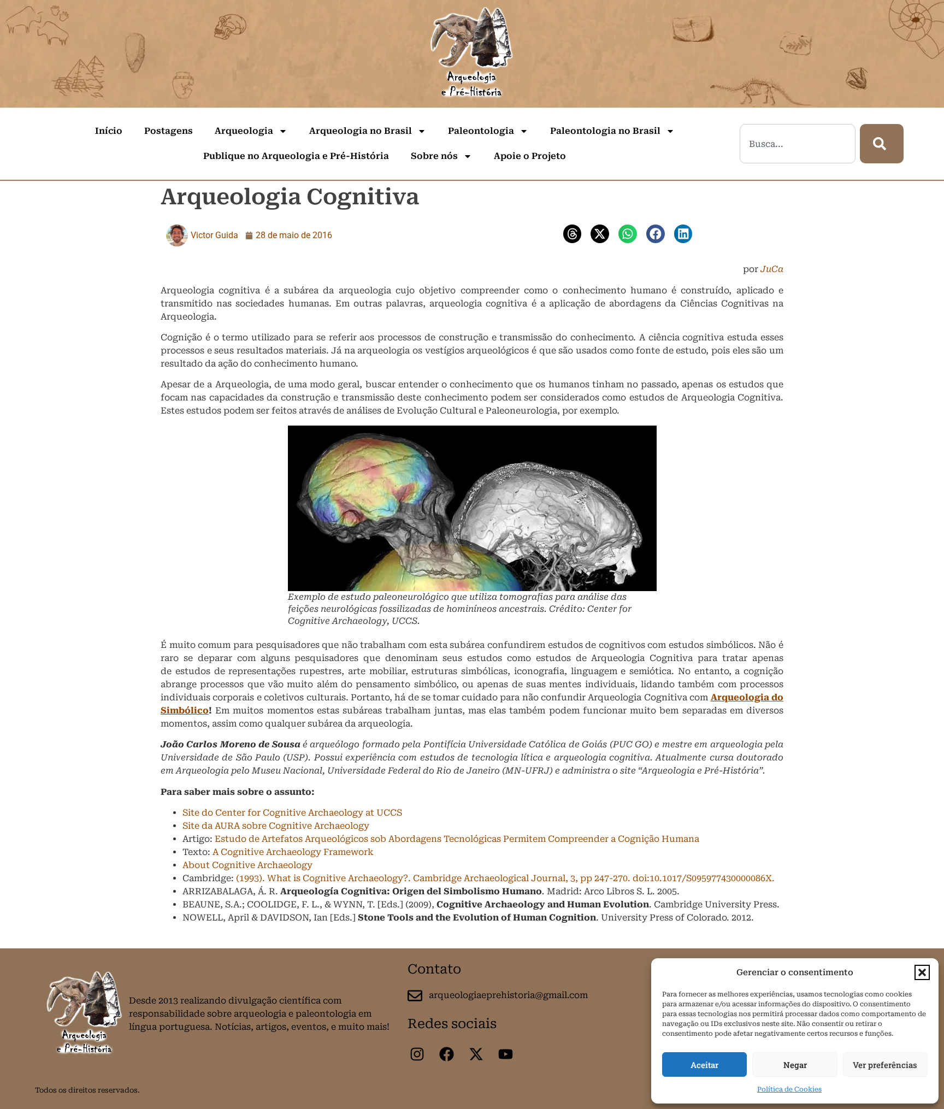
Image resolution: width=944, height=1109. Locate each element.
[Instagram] (417, 1054)
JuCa (771, 269)
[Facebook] (446, 1054)
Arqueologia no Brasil (360, 131)
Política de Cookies (789, 1089)
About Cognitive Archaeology (247, 865)
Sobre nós (434, 156)
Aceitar (704, 1064)
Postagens (168, 131)
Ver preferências (885, 1064)
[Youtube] (505, 1054)
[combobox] (798, 143)
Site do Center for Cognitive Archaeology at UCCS (292, 812)
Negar (795, 1064)
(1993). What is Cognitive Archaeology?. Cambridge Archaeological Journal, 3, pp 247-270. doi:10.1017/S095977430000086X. (505, 878)
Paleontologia (481, 131)
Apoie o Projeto (530, 156)
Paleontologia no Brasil (605, 131)
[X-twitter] (476, 1054)
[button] (922, 972)
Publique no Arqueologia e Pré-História (296, 156)
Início (108, 131)
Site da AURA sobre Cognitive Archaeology (275, 826)
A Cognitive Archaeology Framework (293, 852)
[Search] (882, 143)
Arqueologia (244, 131)
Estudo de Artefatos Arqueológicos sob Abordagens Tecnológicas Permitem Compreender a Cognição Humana (457, 839)
